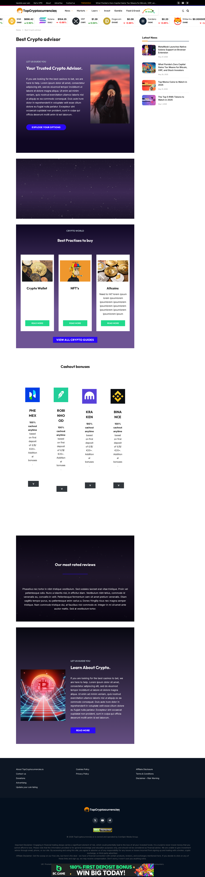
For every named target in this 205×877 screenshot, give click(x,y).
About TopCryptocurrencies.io (30, 769)
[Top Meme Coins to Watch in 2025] (149, 85)
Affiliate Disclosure (144, 769)
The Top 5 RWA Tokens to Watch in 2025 (171, 98)
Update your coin (23, 3)
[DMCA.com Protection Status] (102, 831)
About (48, 3)
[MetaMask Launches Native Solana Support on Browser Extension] (149, 50)
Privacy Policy (82, 774)
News (67, 10)
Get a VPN (38, 3)
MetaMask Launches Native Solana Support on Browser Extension (172, 49)
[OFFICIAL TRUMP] (196, 21)
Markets (81, 10)
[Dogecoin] (84, 21)
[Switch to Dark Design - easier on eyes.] (183, 11)
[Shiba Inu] (155, 21)
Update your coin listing (27, 787)
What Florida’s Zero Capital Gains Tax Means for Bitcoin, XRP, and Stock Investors (127, 3)
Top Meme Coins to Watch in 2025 (172, 83)
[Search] (187, 11)
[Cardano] (121, 21)
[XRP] (53, 21)
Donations (20, 778)
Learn (95, 10)
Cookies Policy (82, 769)
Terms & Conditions (145, 774)
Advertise (58, 3)
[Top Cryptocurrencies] (37, 11)
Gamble (118, 10)
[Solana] (20, 20)
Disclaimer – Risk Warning (147, 778)
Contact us (70, 3)
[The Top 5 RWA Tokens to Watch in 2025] (149, 100)
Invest (107, 10)
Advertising (21, 782)
